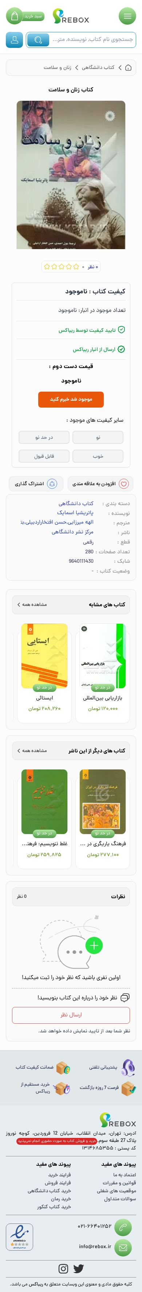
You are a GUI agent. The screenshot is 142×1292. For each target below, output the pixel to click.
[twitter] (78, 1268)
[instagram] (63, 1268)
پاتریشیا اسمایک (75, 513)
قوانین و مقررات (119, 1183)
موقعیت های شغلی (116, 1191)
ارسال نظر (71, 1015)
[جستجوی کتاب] (38, 39)
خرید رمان (61, 1199)
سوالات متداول (120, 1199)
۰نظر (93, 267)
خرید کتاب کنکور (54, 1207)
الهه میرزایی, (80, 523)
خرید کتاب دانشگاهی (49, 1191)
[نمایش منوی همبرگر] (127, 16)
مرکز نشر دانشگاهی (73, 533)
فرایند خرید (59, 1175)
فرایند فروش (58, 1183)
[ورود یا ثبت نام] (14, 40)
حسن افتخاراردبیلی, (45, 523)
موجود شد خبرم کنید (71, 400)
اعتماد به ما (124, 1175)
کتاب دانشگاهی (76, 504)
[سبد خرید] (14, 16)
